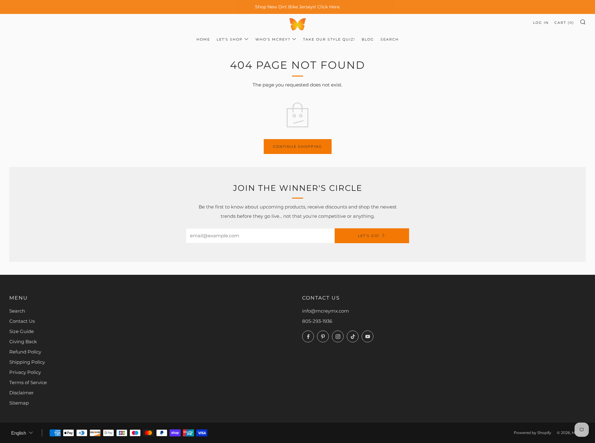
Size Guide (21, 331)
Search (390, 39)
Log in (541, 22)
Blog (368, 39)
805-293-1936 (317, 321)
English (18, 433)
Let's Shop (230, 39)
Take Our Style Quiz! (329, 39)
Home (203, 39)
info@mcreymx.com (325, 311)
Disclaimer (21, 393)
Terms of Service (28, 382)
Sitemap (19, 403)
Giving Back (23, 341)
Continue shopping (297, 146)
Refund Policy (25, 352)
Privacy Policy (25, 372)
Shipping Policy (27, 362)
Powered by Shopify (532, 432)
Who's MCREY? (272, 39)
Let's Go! (369, 236)
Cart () (564, 22)
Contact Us (22, 321)
